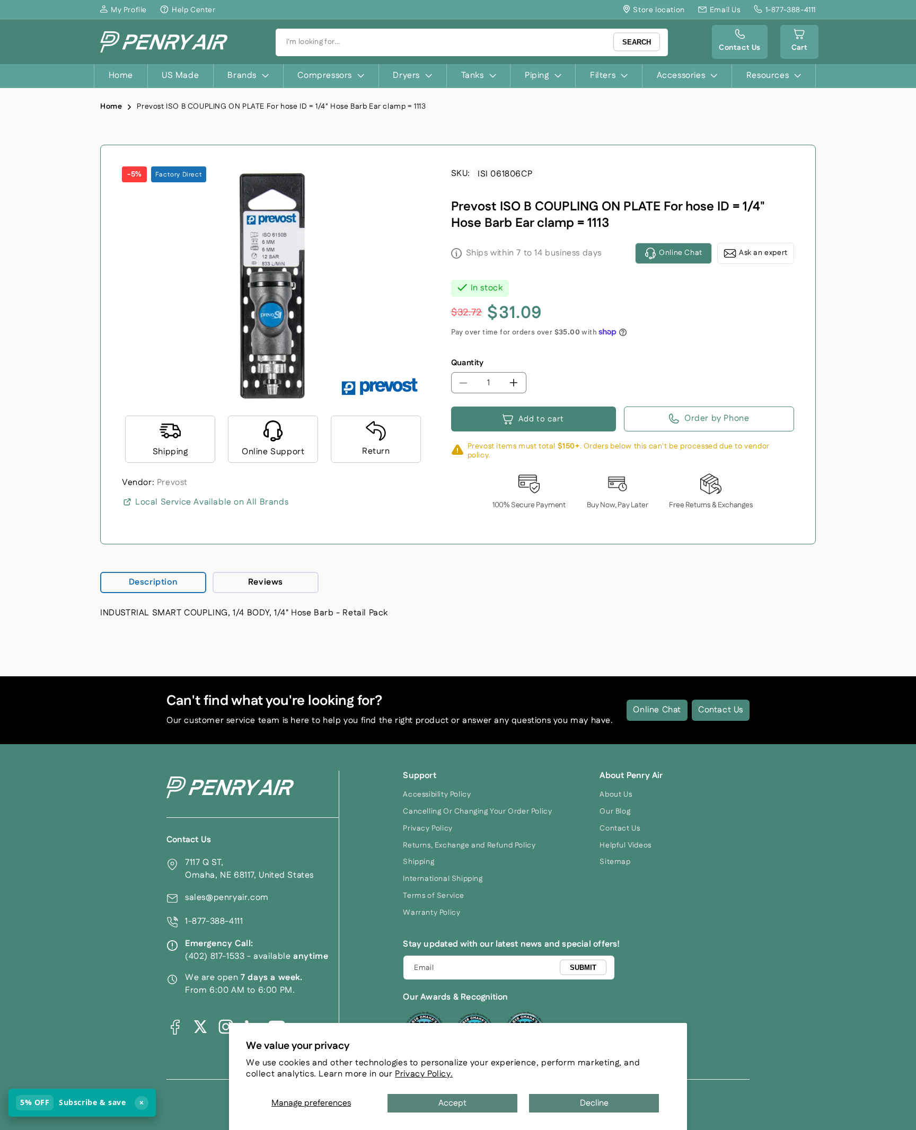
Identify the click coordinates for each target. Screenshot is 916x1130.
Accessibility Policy (437, 794)
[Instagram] (225, 1026)
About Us (616, 794)
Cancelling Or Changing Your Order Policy (477, 811)
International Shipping (442, 878)
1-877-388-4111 (214, 921)
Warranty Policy (431, 912)
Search (636, 42)
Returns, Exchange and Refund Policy (469, 845)
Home (111, 106)
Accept (452, 1103)
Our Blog (615, 811)
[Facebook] (174, 1026)
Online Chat (657, 710)
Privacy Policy (427, 828)
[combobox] (472, 42)
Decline (594, 1103)
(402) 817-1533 (214, 956)
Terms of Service (433, 895)
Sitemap (615, 862)
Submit (583, 967)
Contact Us (720, 710)
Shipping (418, 862)
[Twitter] (200, 1026)
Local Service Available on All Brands (211, 502)
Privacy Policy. (424, 1074)
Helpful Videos (625, 845)
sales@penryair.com (227, 897)
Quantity (467, 362)
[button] (799, 42)
